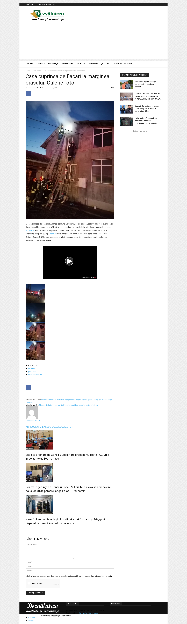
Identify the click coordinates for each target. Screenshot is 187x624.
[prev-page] (27, 529)
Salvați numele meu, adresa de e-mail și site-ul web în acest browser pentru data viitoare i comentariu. (69, 576)
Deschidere (29, 448)
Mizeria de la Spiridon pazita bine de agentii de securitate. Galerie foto (68, 405)
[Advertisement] (93, 41)
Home (30, 63)
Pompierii (30, 230)
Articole (31, 621)
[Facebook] (159, 4)
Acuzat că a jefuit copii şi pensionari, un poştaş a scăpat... (145, 84)
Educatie (81, 63)
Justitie (105, 63)
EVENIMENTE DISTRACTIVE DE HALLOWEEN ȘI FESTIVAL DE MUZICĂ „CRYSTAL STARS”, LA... (148, 96)
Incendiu (53, 234)
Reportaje (53, 63)
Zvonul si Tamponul (122, 63)
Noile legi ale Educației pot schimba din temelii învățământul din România (146, 120)
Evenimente (67, 63)
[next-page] (31, 529)
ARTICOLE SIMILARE (37, 426)
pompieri (31, 371)
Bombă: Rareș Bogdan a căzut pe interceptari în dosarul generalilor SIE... (147, 108)
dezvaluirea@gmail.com (88, 613)
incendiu (31, 368)
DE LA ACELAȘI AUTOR (60, 426)
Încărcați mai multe (140, 131)
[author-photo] (32, 418)
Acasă (28, 70)
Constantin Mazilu (38, 88)
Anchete (40, 63)
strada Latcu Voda (36, 374)
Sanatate (93, 63)
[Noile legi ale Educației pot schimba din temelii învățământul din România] (126, 121)
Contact (31, 617)
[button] (158, 64)
